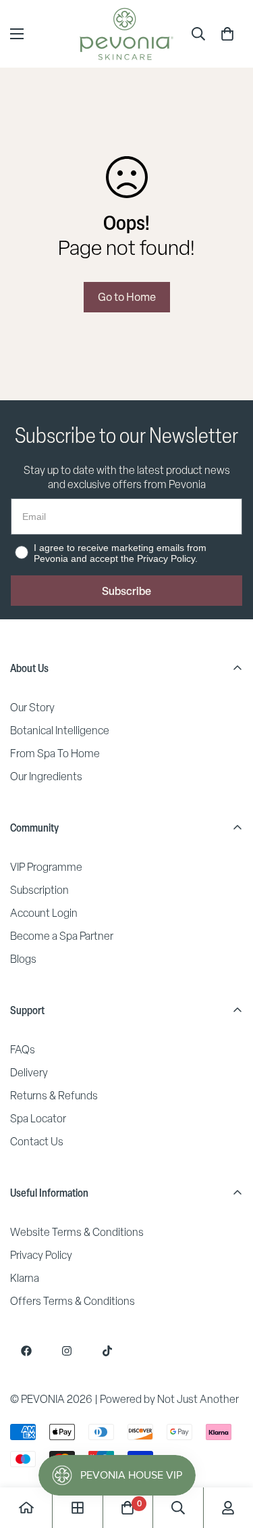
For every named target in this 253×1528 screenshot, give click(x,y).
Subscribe (126, 590)
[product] (26, 1508)
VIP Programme (46, 867)
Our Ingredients (46, 776)
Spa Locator (38, 1119)
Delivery (29, 1073)
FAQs (22, 1050)
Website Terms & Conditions (77, 1232)
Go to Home (127, 296)
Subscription (39, 890)
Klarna (24, 1278)
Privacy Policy (41, 1255)
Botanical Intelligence (59, 730)
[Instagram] (67, 1351)
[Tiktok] (107, 1351)
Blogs (23, 959)
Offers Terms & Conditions (72, 1301)
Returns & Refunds (54, 1096)
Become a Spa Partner (61, 936)
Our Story (32, 707)
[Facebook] (26, 1351)
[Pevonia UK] (126, 34)
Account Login (44, 913)
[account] (228, 1507)
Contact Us (36, 1142)
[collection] (77, 1507)
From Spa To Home (55, 753)
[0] (227, 33)
